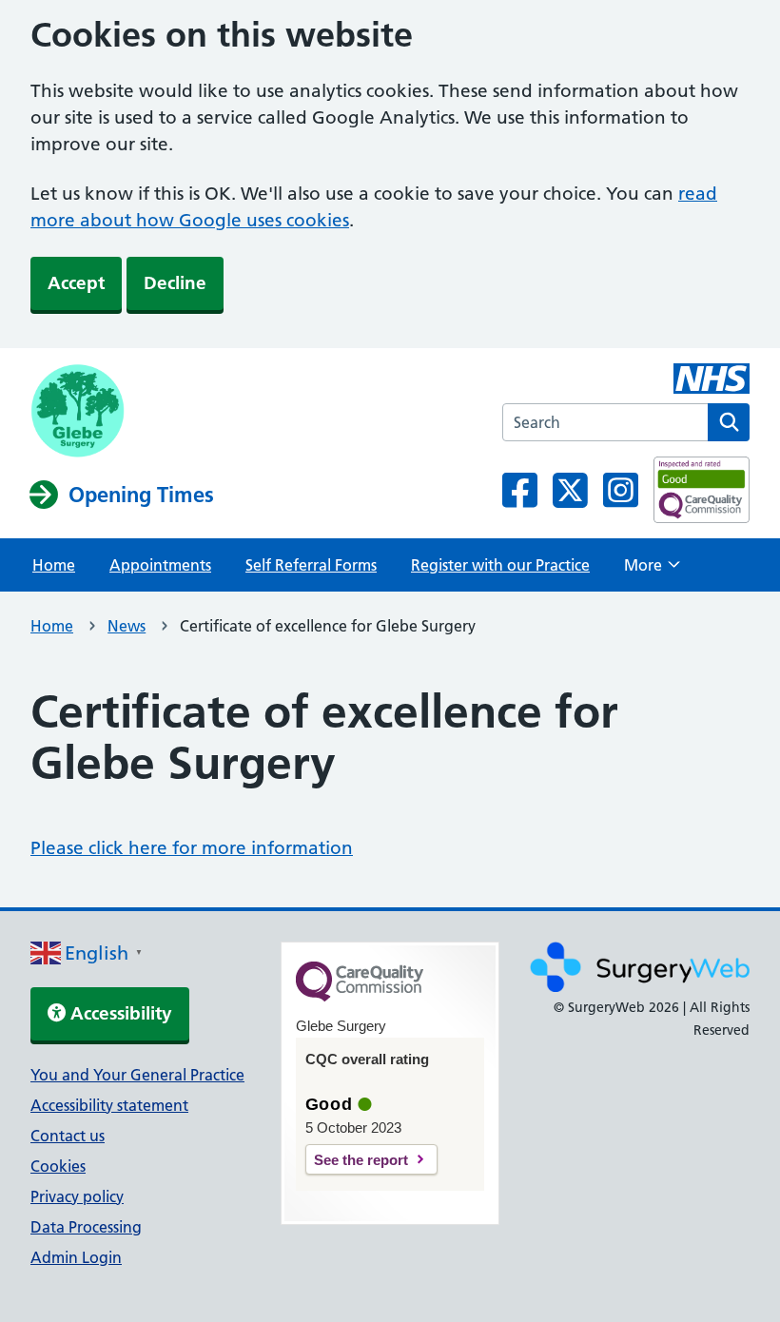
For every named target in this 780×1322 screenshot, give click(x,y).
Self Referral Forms (311, 564)
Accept (76, 283)
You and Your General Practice (137, 1074)
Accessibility (119, 1013)
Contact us (67, 1135)
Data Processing (86, 1226)
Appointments (160, 564)
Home (53, 564)
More (652, 570)
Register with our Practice (500, 564)
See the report (361, 1160)
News (126, 625)
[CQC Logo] (359, 996)
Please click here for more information (191, 848)
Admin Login (76, 1257)
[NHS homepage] (122, 412)
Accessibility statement (109, 1105)
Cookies (58, 1166)
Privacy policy (77, 1196)
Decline (175, 283)
